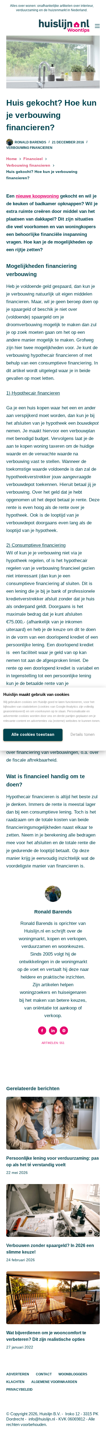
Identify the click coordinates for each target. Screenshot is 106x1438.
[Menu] (97, 26)
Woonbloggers (72, 1374)
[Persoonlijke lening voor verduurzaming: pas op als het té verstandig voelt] (52, 1123)
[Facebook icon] (42, 1030)
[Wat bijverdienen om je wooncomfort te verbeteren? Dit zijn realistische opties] (52, 1297)
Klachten (15, 1382)
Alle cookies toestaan (32, 734)
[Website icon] (64, 1030)
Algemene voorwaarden (54, 1382)
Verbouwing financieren (29, 148)
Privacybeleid (19, 1389)
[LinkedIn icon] (53, 1030)
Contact (44, 1374)
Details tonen (83, 734)
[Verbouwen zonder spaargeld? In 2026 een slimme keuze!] (52, 1210)
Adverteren (17, 1374)
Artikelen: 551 (53, 1042)
